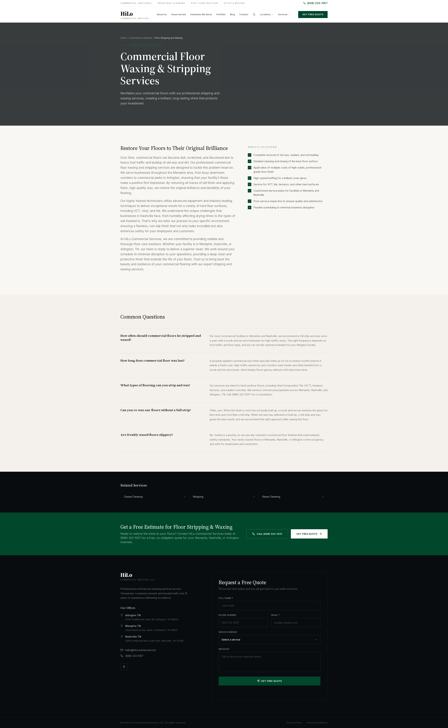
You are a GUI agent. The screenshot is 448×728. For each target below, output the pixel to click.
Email (275, 615)
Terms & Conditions (317, 722)
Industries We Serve (201, 14)
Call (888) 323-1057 (269, 533)
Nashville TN (133, 636)
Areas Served (178, 14)
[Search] (254, 14)
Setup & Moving (234, 3)
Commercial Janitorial (136, 3)
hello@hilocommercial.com (140, 650)
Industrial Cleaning (171, 3)
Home (123, 38)
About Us (162, 14)
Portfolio (221, 14)
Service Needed (228, 632)
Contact (243, 14)
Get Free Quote (312, 14)
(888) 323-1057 (317, 3)
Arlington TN (133, 615)
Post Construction (204, 3)
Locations (265, 14)
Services (283, 14)
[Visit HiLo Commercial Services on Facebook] (123, 666)
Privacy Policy (294, 722)
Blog (232, 14)
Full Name (226, 598)
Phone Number (227, 615)
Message (224, 649)
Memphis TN (133, 625)
